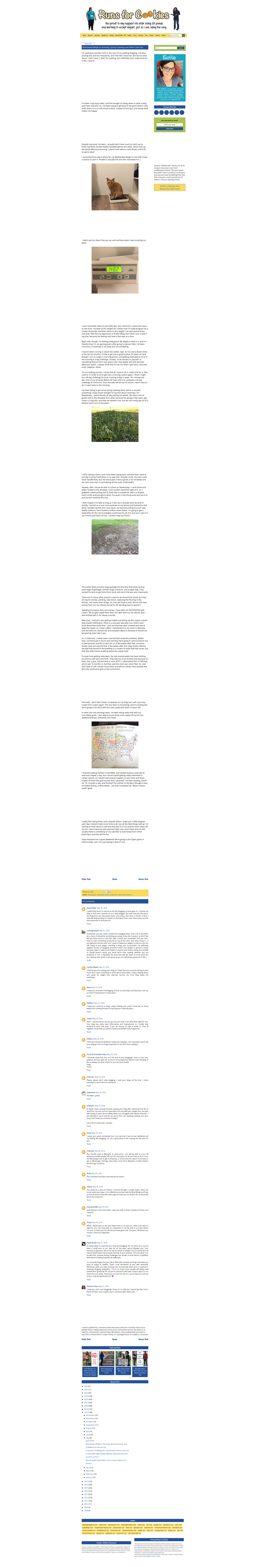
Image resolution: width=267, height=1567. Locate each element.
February (90, 1474)
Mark (127, 1527)
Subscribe (169, 129)
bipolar (170, 1530)
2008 (86, 1510)
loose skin (147, 1527)
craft (176, 1525)
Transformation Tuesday (101, 1527)
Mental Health (119, 35)
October (89, 1421)
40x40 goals (92, 895)
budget (140, 1530)
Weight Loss (105, 35)
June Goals (90, 1441)
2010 (86, 1504)
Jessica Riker (91, 908)
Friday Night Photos (126, 1525)
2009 (86, 1507)
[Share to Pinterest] (110, 892)
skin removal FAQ (133, 1533)
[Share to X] (106, 892)
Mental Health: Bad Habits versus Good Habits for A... (107, 1460)
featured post (112, 1525)
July (87, 1431)
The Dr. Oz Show (87, 1533)
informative (176, 1527)
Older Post (86, 879)
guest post (137, 1527)
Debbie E (90, 1003)
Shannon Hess (92, 1286)
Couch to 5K (120, 1533)
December (90, 1415)
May (88, 1438)
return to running (87, 1530)
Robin (89, 987)
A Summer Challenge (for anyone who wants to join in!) (107, 1450)
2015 (86, 1488)
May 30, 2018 (97, 1133)
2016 (86, 1484)
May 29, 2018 (112, 1054)
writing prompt (159, 1530)
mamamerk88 (92, 1207)
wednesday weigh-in (125, 895)
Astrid (89, 1133)
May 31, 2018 (102, 1243)
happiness (113, 895)
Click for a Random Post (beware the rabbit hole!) (170, 187)
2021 (86, 1402)
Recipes (152, 35)
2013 (86, 1494)
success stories (117, 1527)
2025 (86, 1389)
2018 (86, 1412)
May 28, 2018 (97, 1018)
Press (146, 35)
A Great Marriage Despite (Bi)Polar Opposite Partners (107, 1454)
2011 (86, 1501)
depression (101, 895)
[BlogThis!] (104, 892)
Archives (157, 35)
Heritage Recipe (101, 1530)
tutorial (99, 1533)
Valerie (89, 1187)
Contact (164, 35)
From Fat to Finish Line (161, 1527)
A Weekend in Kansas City (96, 1447)
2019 (86, 1409)
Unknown (90, 1077)
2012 (86, 1498)
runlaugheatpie (93, 930)
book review (114, 1530)
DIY (125, 35)
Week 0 (88, 1463)
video (148, 1530)
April (88, 1467)
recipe (101, 1525)
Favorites (140, 35)
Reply (89, 924)
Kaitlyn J (90, 1039)
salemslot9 (91, 1092)
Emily (89, 1173)
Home (84, 35)
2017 (86, 1481)
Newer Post (143, 879)
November (90, 1418)
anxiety (156, 1525)
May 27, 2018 (104, 930)
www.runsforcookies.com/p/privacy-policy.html (147, 1554)
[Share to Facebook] (108, 892)
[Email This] (102, 892)
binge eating (85, 1527)
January (89, 1477)
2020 (86, 1406)
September (90, 1425)
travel (139, 1525)
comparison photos (127, 1530)
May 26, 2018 (102, 908)
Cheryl (89, 1018)
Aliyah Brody (91, 1243)
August (89, 1428)
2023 (86, 1396)
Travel (134, 35)
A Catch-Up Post (92, 1457)
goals (107, 895)
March (89, 1471)
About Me (90, 35)
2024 (86, 1393)
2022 (86, 1399)
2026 (86, 1386)
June (88, 1435)
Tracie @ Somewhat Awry (96, 1054)
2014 (86, 1491)
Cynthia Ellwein (92, 967)
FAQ (178, 1530)
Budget (129, 35)
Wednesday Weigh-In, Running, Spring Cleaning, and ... (107, 1444)
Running (112, 35)
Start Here (97, 35)
